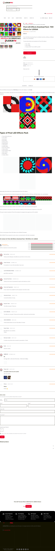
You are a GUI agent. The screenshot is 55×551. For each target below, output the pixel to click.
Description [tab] (24, 85)
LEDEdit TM (28, 65)
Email (29, 403)
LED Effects (30, 64)
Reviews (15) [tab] (31, 85)
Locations (31, 539)
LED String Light (6, 542)
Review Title (2, 409)
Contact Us (18, 539)
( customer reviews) (32, 31)
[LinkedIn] (39, 72)
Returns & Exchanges (48, 539)
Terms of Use (49, 540)
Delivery (30, 542)
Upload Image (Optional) (4, 427)
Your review (2, 414)
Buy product (29, 506)
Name (1, 403)
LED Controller (5, 539)
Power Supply (5, 540)
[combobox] (19, 6)
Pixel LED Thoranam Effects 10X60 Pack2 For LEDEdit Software (27, 501)
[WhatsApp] (39, 73)
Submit (2, 436)
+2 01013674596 (49, 13)
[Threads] (39, 74)
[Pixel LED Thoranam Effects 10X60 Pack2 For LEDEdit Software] (27, 472)
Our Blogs (18, 540)
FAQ (17, 542)
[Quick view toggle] (53, 448)
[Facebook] (39, 70)
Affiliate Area (31, 540)
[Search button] (17, 9)
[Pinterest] (39, 71)
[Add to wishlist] (53, 446)
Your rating (1, 400)
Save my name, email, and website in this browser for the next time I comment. (14, 433)
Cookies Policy (49, 542)
